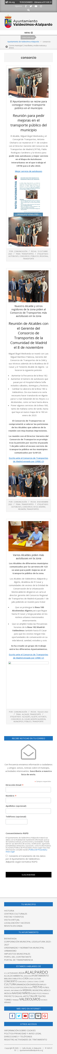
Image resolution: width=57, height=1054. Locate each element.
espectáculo (10, 987)
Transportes (28, 254)
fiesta (30, 988)
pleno (33, 993)
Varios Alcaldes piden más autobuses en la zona (28, 556)
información (16, 990)
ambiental (18, 976)
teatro (42, 996)
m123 (35, 507)
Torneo (8, 999)
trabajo (15, 1000)
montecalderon (38, 719)
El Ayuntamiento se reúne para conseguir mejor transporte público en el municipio (28, 105)
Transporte (35, 714)
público (28, 721)
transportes (33, 509)
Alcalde (25, 714)
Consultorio (32, 982)
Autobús (42, 716)
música (7, 993)
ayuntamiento (40, 975)
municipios (19, 721)
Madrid (42, 507)
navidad (17, 993)
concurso (22, 982)
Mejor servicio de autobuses (28, 171)
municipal (37, 990)
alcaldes (26, 716)
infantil (7, 990)
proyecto (9, 996)
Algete (34, 716)
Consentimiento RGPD (17, 833)
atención (27, 976)
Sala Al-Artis (22, 996)
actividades (12, 973)
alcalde (8, 975)
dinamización (22, 984)
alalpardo (36, 972)
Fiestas (37, 987)
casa (25, 978)
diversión (34, 984)
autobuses (13, 256)
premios (45, 993)
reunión (22, 509)
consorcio (25, 256)
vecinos (44, 1000)
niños (26, 993)
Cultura (10, 984)
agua (21, 972)
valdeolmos (29, 999)
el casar (26, 719)
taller (33, 996)
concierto (10, 981)
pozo (39, 993)
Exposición (21, 987)
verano (7, 1002)
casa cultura (35, 978)
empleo (43, 984)
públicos (35, 256)
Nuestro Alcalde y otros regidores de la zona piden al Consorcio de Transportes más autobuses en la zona (28, 311)
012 (5, 973)
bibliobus (8, 978)
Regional (44, 256)
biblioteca (18, 978)
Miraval (27, 990)
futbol (46, 987)
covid (41, 981)
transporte (28, 258)
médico (47, 990)
